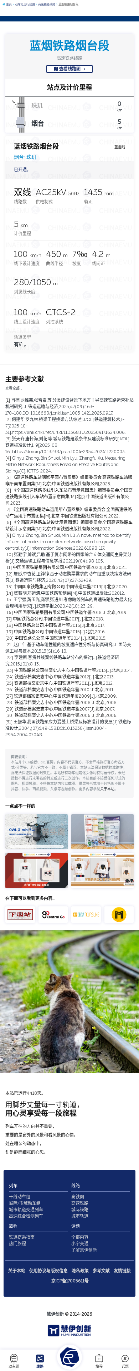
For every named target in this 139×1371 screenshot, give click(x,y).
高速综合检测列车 (26, 1216)
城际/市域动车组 (25, 1203)
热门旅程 (17, 1243)
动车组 (14, 1367)
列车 (13, 1185)
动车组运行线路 (24, 4)
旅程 (99, 1367)
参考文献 (101, 1270)
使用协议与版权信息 (48, 1270)
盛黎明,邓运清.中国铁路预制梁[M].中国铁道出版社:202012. (69, 593)
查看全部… (13, 388)
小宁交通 (79, 1243)
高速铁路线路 (46, 4)
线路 (39, 1367)
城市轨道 (79, 1216)
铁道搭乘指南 (22, 1237)
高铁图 (77, 1196)
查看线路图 (70, 68)
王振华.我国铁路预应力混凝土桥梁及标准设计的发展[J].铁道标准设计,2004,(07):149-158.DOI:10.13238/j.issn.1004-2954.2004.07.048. (68, 728)
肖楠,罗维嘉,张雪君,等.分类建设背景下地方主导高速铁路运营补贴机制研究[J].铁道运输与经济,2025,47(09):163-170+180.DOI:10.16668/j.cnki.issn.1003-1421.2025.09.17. (69, 407)
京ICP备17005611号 (70, 1280)
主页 (8, 4)
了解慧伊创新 (84, 1250)
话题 (125, 1367)
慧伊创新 (55, 1314)
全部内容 (79, 1237)
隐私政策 (80, 1270)
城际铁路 (79, 1209)
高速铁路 (79, 1203)
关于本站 (107, 789)
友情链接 (122, 1270)
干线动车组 (19, 1196)
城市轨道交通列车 (26, 1209)
